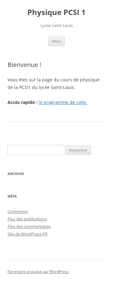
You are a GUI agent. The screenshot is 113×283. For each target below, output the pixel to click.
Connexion (18, 211)
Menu (56, 41)
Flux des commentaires (29, 226)
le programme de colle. (63, 102)
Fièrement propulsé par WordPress (38, 271)
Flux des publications (27, 219)
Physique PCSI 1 (56, 12)
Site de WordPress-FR (27, 234)
